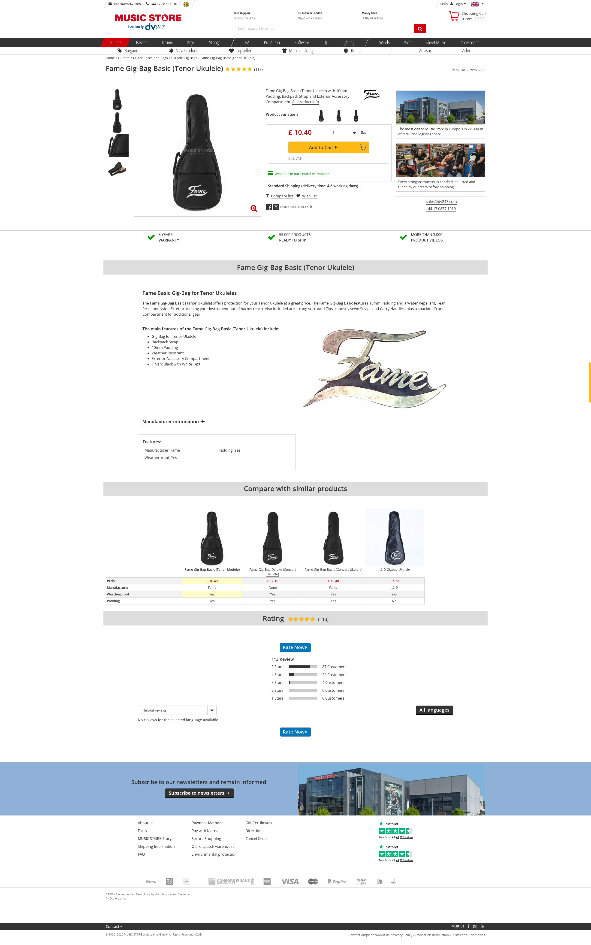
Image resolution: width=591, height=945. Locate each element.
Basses (141, 42)
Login (459, 4)
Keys (191, 42)
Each (364, 132)
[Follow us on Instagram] (475, 926)
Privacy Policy (402, 935)
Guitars (115, 42)
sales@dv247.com (127, 4)
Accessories (469, 42)
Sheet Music (436, 42)
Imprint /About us (376, 935)
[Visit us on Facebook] (468, 926)
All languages (434, 710)
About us (146, 822)
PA (247, 42)
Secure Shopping (206, 838)
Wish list (309, 196)
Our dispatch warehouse (213, 846)
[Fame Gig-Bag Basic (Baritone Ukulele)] (356, 115)
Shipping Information (156, 846)
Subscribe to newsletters (196, 793)
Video (466, 50)
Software (301, 42)
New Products (187, 50)
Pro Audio (272, 42)
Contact (112, 926)
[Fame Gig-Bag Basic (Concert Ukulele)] (338, 115)
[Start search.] (420, 28)
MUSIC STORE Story (155, 838)
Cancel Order (256, 838)
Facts (142, 830)
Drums (167, 42)
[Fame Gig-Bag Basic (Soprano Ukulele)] (321, 115)
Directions (254, 830)
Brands (356, 50)
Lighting (348, 42)
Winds (384, 42)
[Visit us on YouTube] (482, 926)
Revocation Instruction (431, 935)
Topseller (243, 50)
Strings (214, 42)
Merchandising (301, 50)
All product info (305, 101)
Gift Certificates (258, 822)
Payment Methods (207, 822)
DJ (325, 42)
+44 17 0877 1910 (441, 208)
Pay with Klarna (205, 830)
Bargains (132, 50)
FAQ (141, 854)
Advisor (425, 50)
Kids (407, 42)
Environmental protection (214, 854)
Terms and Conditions (468, 935)
